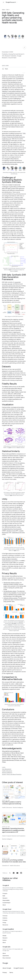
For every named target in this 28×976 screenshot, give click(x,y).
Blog (8, 9)
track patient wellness (14, 91)
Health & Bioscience (7, 771)
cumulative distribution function (11, 466)
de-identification (13, 112)
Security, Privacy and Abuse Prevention (11, 774)
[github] (21, 873)
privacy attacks (15, 121)
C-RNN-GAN (18, 684)
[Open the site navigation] (3, 2)
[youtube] (17, 873)
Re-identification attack (10, 591)
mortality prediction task (9, 525)
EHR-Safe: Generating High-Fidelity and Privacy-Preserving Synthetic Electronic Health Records (14, 136)
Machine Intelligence (7, 772)
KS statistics (21, 463)
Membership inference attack (11, 582)
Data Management (6, 769)
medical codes (18, 197)
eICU (18, 373)
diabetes (4, 91)
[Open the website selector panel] (17, 2)
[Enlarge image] (24, 47)
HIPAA (4, 106)
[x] (10, 873)
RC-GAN (11, 684)
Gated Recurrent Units (18, 532)
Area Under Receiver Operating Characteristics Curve (13, 559)
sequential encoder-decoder (11, 283)
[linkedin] (13, 873)
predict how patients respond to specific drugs (14, 94)
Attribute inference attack (11, 598)
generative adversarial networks (11, 286)
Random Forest (11, 531)
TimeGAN (5, 684)
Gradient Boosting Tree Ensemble (12, 529)
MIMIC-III (11, 373)
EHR (4, 77)
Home (3, 9)
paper (6, 346)
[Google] (5, 963)
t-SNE (21, 412)
